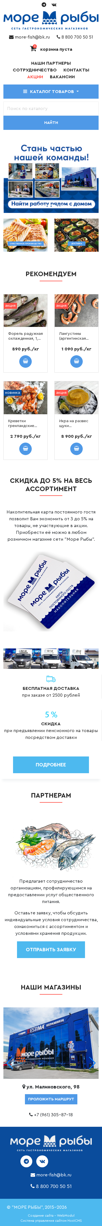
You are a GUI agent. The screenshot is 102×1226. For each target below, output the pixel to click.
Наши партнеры (51, 63)
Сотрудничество (35, 70)
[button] (92, 1062)
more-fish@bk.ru (32, 37)
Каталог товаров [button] (52, 91)
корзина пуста (53, 49)
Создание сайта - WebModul (51, 1215)
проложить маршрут (51, 1099)
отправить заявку (51, 949)
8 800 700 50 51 (76, 37)
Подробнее (51, 764)
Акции (35, 77)
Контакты (76, 70)
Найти (51, 123)
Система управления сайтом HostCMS (51, 1220)
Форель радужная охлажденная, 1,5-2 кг (25, 338)
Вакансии (62, 77)
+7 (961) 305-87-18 (53, 1115)
